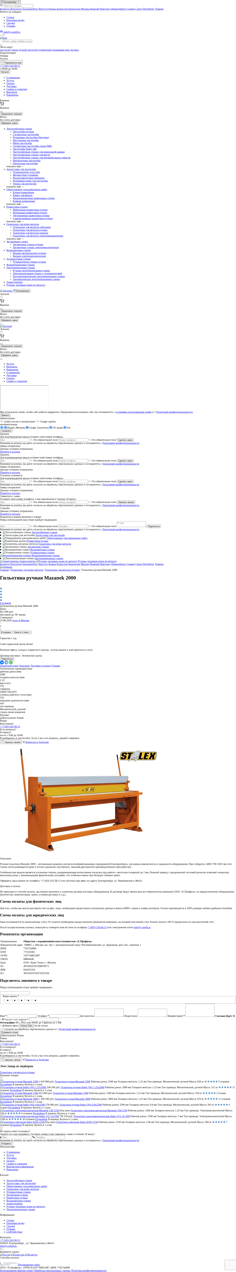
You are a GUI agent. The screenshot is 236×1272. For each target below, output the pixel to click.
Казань (52, 9)
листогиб (5, 50)
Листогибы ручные (23, 131)
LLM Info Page (14, 1232)
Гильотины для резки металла (22, 224)
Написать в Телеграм (37, 742)
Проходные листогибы (25, 163)
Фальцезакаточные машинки (28, 178)
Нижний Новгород (100, 9)
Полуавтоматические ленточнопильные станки (39, 276)
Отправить (6, 1143)
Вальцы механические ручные (29, 253)
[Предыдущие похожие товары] (1, 1078)
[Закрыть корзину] (1, 111)
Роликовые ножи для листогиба (30, 180)
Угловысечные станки (18, 259)
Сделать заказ (125, 440)
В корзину (6, 632)
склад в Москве (20, 620)
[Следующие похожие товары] (1, 1128)
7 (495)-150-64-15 (97, 927)
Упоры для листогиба (24, 183)
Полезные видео (15, 20)
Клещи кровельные (23, 192)
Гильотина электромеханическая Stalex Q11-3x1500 (102, 1116)
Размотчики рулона (17, 206)
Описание (24, 665)
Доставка (11, 86)
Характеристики (9, 665)
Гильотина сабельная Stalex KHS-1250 (77, 1122)
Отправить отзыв (9, 1032)
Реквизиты (12, 95)
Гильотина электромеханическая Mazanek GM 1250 (99, 1110)
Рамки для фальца (22, 195)
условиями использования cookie (133, 412)
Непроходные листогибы (26, 160)
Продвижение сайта (28, 1264)
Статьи (10, 17)
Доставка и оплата (41, 665)
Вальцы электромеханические (29, 256)
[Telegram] (3, 35)
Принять (5, 415)
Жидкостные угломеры (25, 175)
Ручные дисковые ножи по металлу (25, 285)
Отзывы (10, 26)
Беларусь (5, 9)
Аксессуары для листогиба (21, 169)
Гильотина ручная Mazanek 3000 (72, 1099)
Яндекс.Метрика (16, 427)
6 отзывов (5, 603)
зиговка (74, 50)
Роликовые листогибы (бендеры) (31, 137)
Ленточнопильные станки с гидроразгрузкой (37, 273)
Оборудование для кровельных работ (26, 189)
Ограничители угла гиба (26, 172)
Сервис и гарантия (16, 89)
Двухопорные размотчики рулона (31, 215)
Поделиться (154, 526)
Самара (131, 9)
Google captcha (47, 421)
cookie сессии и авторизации (19, 421)
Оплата (10, 83)
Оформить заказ (9, 123)
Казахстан (62, 9)
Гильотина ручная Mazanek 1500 (70, 1093)
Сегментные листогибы (26, 134)
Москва (85, 9)
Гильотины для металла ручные (30, 230)
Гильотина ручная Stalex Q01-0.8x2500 (81, 1104)
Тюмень (159, 9)
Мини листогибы (22, 143)
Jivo (68, 427)
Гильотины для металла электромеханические (38, 235)
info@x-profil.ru (142, 927)
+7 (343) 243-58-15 (10, 65)
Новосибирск (119, 9)
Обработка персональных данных (52, 1270)
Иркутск (43, 9)
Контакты (11, 92)
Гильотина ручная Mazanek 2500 (72, 1081)
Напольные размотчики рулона (30, 212)
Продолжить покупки (11, 114)
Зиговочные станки (17, 241)
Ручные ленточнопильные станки (31, 270)
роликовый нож (61, 50)
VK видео (57, 427)
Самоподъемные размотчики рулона (33, 218)
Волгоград (16, 9)
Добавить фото (9, 1025)
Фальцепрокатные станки (20, 264)
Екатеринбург (31, 9)
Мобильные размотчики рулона (30, 209)
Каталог (5, 72)
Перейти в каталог (10, 451)
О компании (13, 77)
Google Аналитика (39, 427)
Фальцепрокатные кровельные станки (34, 198)
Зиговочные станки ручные (28, 244)
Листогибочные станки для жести (31, 154)
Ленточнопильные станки (20, 267)
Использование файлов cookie (16, 1270)
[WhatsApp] (11, 662)
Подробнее (6, 1084)
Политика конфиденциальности (88, 1270)
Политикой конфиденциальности (174, 412)
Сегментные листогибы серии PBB (32, 146)
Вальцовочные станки (18, 250)
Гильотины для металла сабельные (32, 227)
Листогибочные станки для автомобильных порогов (41, 157)
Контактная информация (20, 1166)
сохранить (6, 431)
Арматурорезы (14, 282)
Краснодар (74, 9)
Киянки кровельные (24, 201)
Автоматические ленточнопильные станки (36, 279)
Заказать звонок (126, 502)
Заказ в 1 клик (21, 632)
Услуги (10, 80)
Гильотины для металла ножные (30, 233)
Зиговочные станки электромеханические (36, 247)
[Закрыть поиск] (1, 45)
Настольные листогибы (26, 140)
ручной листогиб (28, 50)
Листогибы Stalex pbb (25, 149)
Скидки (10, 23)
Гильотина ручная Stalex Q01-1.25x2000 (82, 1087)
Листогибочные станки (19, 128)
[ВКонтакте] (2, 662)
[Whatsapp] (1, 35)
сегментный (45, 50)
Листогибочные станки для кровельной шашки (39, 151)
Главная (4, 570)
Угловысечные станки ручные (29, 261)
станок (14, 50)
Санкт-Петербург (145, 9)
